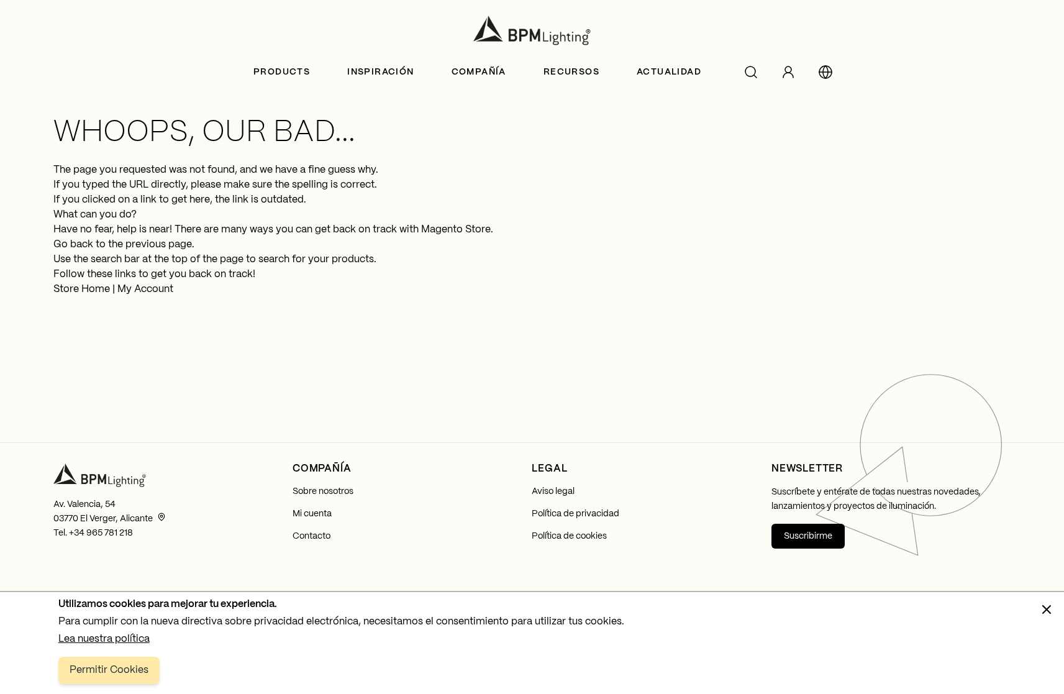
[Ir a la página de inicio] (532, 30)
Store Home (81, 289)
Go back (73, 244)
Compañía (479, 72)
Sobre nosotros (323, 491)
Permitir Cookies (109, 670)
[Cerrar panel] (1046, 609)
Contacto (311, 536)
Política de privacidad (575, 513)
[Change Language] (825, 72)
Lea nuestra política (104, 639)
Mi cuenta (312, 513)
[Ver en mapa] (161, 517)
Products (281, 72)
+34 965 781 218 (101, 533)
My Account (145, 289)
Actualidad (669, 72)
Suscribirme (808, 536)
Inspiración (380, 72)
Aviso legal (553, 491)
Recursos (571, 72)
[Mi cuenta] (788, 72)
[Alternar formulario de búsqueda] (751, 72)
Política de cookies (569, 536)
